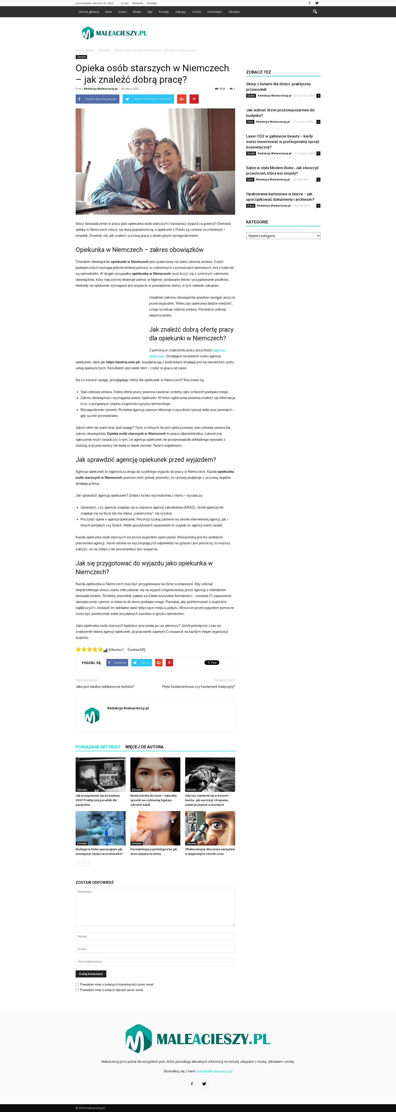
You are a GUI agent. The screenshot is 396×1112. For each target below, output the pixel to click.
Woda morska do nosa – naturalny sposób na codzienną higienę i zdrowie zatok (153, 800)
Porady (164, 12)
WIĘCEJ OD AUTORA (144, 746)
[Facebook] (309, 3)
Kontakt (152, 3)
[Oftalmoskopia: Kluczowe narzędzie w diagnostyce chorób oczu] (210, 828)
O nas (124, 3)
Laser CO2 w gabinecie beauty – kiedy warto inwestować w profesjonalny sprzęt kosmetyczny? (282, 141)
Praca (251, 205)
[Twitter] (317, 3)
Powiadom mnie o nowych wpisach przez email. (112, 990)
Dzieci (122, 12)
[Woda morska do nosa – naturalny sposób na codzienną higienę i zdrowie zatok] (155, 774)
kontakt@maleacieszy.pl (214, 1071)
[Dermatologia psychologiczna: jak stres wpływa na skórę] (155, 828)
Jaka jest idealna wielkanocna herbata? (105, 687)
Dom (108, 12)
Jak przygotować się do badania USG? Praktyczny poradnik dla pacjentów (98, 800)
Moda (137, 12)
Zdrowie (234, 12)
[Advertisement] (237, 33)
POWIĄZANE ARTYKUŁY (98, 746)
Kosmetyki (214, 12)
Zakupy (180, 12)
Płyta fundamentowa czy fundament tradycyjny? (198, 687)
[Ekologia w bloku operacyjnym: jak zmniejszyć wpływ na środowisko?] (101, 828)
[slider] (89, 649)
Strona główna (89, 12)
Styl (149, 12)
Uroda (196, 12)
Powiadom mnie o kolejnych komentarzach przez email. (117, 984)
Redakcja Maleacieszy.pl (101, 88)
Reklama (137, 3)
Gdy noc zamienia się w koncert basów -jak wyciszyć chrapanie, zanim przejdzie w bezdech (206, 800)
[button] (314, 11)
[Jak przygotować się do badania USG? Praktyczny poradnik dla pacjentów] (101, 774)
